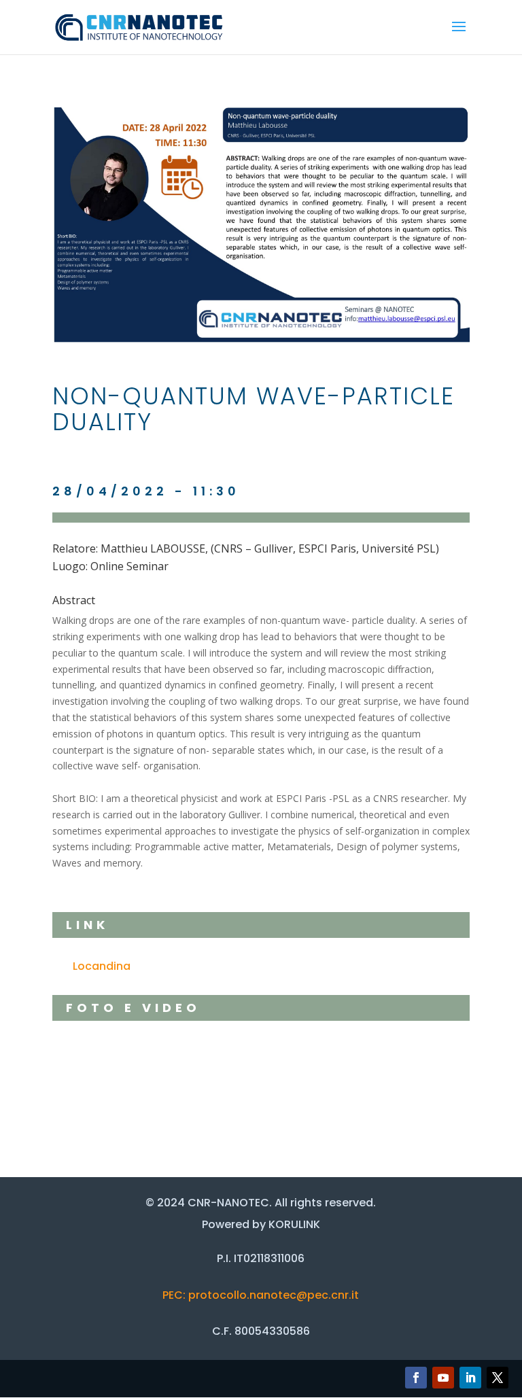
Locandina (101, 966)
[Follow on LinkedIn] (470, 1377)
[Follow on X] (497, 1377)
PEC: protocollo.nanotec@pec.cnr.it (260, 1295)
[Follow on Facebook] (416, 1377)
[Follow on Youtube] (443, 1377)
